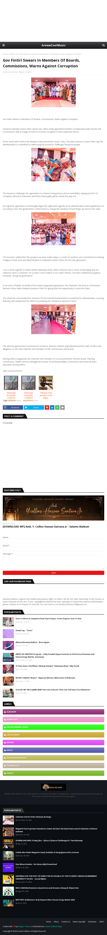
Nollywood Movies (16, 758)
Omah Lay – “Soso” (24, 630)
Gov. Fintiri (27, 400)
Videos (10, 773)
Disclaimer (92, 922)
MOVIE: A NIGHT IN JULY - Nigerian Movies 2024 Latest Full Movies (45, 678)
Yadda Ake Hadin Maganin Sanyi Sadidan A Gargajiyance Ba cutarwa (47, 852)
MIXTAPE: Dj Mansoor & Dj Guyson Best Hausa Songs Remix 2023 (45, 899)
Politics (12, 54)
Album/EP (11, 712)
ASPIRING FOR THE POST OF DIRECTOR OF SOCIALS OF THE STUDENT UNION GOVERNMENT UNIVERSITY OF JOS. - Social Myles (56, 877)
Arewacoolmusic (11, 72)
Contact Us (65, 922)
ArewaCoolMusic (53, 45)
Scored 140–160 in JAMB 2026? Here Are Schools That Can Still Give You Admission (53, 689)
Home (5, 54)
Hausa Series (13, 735)
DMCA (101, 922)
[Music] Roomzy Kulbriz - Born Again (32, 642)
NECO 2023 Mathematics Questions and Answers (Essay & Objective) (47, 888)
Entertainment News (17, 727)
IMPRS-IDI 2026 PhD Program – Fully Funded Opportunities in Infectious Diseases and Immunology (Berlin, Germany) (55, 655)
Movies (10, 742)
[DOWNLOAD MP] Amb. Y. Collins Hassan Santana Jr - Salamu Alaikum (46, 526)
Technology (13, 765)
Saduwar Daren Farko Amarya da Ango (33, 817)
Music (10, 750)
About (56, 922)
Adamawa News (15, 400)
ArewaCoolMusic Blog (53, 926)
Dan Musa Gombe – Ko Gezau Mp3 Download (36, 864)
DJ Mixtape (12, 719)
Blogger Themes (24, 926)
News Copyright (79, 922)
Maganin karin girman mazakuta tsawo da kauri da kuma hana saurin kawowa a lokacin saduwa (56, 830)
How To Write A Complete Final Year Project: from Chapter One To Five (48, 618)
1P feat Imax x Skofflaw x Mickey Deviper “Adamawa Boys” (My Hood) (47, 666)
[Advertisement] (53, 20)
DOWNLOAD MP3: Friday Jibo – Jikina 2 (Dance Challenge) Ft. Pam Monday (49, 840)
